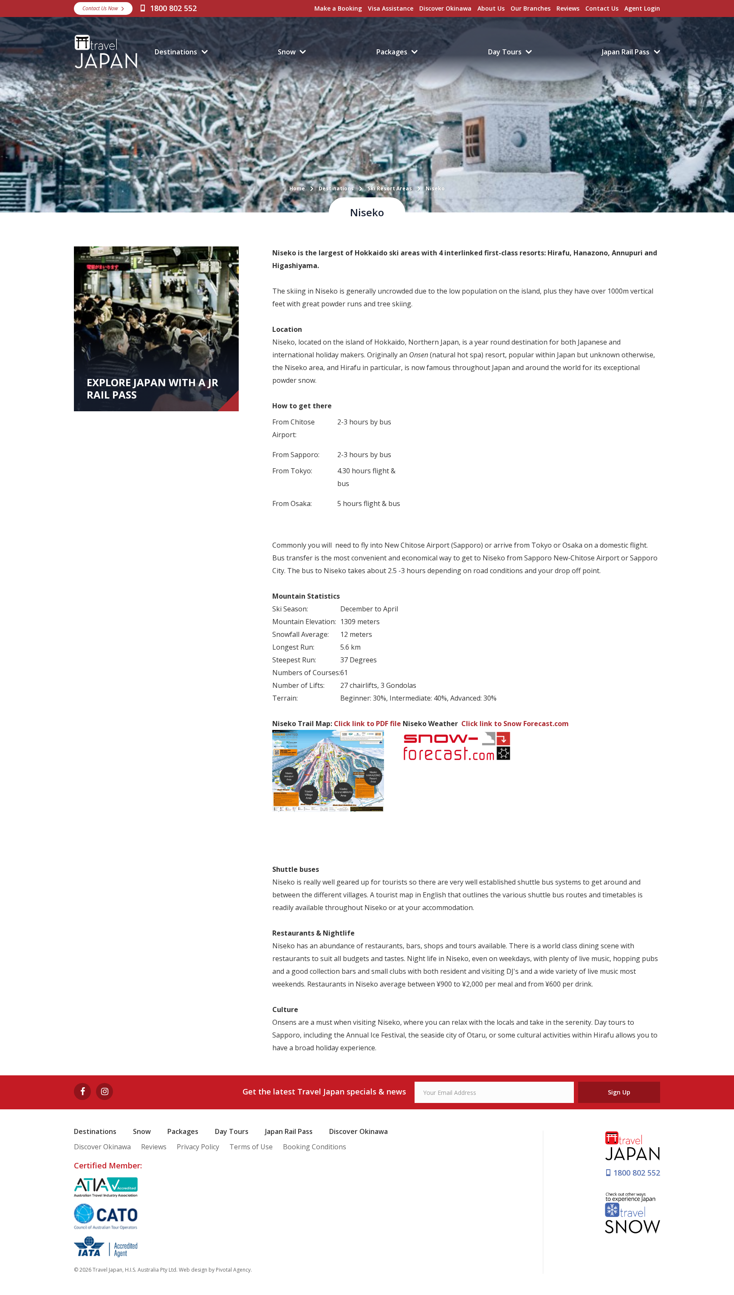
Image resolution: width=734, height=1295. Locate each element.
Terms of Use (251, 1146)
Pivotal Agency (233, 1269)
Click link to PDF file (367, 723)
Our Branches (530, 8)
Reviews (567, 8)
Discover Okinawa (445, 8)
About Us (491, 8)
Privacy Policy (198, 1146)
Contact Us (601, 8)
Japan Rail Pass (625, 52)
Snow (287, 52)
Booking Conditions (314, 1146)
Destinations (176, 52)
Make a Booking (338, 8)
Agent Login (642, 8)
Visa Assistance (390, 8)
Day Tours (505, 52)
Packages (391, 52)
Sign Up (619, 1092)
